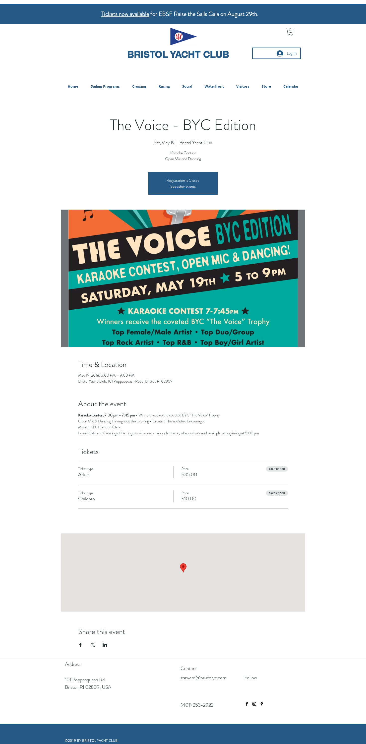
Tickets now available (125, 14)
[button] (290, 31)
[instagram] (254, 703)
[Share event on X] (92, 645)
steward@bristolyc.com (203, 677)
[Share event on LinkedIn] (105, 645)
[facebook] (246, 703)
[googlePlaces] (261, 703)
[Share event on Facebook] (80, 645)
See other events (183, 186)
